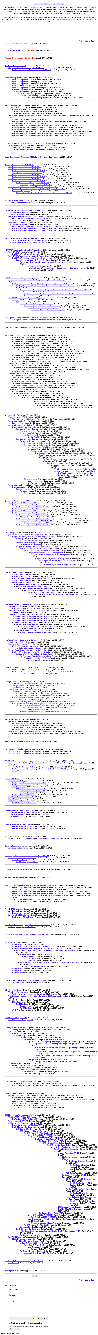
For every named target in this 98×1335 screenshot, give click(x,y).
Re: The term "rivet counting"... (32, 545)
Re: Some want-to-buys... (17, 781)
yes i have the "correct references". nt (34, 541)
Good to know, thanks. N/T (34, 658)
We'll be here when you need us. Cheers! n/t (28, 994)
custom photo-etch (11, 1271)
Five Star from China (16, 107)
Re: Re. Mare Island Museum (27, 624)
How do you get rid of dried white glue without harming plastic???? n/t (31, 885)
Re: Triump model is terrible (23, 698)
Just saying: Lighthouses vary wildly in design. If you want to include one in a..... (38, 115)
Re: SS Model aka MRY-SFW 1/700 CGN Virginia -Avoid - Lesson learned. (40, 1085)
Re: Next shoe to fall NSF (44, 403)
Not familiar (13, 123)
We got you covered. (15, 145)
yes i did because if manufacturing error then (33, 706)
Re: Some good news (39, 1062)
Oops (26, 1074)
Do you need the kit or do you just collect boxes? (26, 68)
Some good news (34, 1060)
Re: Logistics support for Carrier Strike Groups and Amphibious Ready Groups (42, 284)
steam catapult (10, 415)
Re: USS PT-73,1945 (15, 1101)
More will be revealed (16, 377)
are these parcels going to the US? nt (22, 927)
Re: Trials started (18, 391)
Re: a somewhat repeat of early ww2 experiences (42, 306)
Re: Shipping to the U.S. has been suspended (24, 1030)
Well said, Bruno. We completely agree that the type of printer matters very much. (58, 268)
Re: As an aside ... (30, 1072)
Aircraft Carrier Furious (21, 725)
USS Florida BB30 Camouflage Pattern (19, 810)
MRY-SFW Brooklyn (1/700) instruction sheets (25, 242)
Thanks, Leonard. (19, 787)
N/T (25, 710)
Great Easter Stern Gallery (34, 966)
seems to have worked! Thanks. (24, 889)
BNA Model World (23, 111)
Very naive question (15, 373)
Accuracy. (19, 539)
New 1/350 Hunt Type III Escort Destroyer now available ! (26, 935)
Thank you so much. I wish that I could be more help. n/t (56, 1056)
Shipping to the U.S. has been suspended (20, 1028)
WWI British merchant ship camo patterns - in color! (24, 761)
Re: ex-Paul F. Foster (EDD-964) (36, 1245)
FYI (67, 1173)
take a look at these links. (17, 222)
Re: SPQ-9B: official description (59, 1145)
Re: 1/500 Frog (13, 1000)
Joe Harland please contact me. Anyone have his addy (24, 1261)
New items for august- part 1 (15, 877)
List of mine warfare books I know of (22, 858)
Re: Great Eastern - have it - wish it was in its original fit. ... (30, 946)
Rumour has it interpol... (17, 644)
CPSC (10, 1032)
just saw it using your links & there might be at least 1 (28, 535)
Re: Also (34, 1249)
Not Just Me (28, 435)
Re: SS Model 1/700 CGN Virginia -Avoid (24, 1083)
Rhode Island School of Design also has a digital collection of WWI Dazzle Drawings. (39, 763)
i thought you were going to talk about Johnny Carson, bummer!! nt (33, 838)
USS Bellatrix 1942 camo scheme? (17, 668)
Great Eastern (10, 942)
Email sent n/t (13, 1263)
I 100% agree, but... (31, 266)
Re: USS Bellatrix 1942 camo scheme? (22, 670)
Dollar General (17, 576)
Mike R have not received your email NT (31, 789)
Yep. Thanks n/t (18, 688)
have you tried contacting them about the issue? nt (27, 702)
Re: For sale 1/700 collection (18, 915)
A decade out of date (35, 481)
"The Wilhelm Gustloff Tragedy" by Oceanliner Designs (25, 980)
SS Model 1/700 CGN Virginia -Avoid (19, 1081)
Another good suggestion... (18, 224)
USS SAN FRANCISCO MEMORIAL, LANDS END (28, 610)
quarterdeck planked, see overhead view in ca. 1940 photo (29, 731)
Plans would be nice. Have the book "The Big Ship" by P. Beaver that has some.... (46, 950)
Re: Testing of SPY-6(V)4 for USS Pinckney (28, 1119)
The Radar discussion (70, 1157)
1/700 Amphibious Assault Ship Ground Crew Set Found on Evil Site (30, 327)
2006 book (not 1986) (66, 1207)
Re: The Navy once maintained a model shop (25, 751)
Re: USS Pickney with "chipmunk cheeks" (24, 1237)
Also (29, 1247)
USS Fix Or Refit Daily (17, 363)
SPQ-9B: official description (53, 1143)
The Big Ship (25, 954)
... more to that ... (22, 674)
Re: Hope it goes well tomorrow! (24, 795)
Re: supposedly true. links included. (25, 427)
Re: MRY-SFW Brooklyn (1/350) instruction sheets (27, 240)
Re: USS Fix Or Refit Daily (22, 365)
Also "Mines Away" (19, 860)
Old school (12, 721)
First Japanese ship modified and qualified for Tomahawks (26, 318)
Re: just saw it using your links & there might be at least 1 (34, 537)
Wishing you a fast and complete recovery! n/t (29, 783)
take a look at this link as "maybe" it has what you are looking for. (33, 187)
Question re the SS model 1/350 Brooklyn (20, 501)
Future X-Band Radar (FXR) (42, 1137)
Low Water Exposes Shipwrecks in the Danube (22, 640)
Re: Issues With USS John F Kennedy (22, 337)
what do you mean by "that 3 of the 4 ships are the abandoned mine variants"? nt (58, 1219)
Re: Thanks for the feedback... (27, 694)
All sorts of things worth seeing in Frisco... (24, 614)
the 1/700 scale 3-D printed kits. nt (36, 590)
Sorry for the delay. (27, 793)
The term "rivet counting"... (26, 543)
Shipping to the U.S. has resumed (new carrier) (22, 870)
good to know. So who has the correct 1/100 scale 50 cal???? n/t (39, 1099)
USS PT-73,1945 (10, 1093)
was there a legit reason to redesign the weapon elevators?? (30, 359)
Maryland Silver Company (18, 212)
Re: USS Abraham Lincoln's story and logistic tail (26, 298)
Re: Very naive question (21, 375)
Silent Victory (13, 799)
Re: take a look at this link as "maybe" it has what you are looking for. (38, 189)
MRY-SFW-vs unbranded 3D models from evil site (23, 250)
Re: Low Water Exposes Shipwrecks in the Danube (27, 650)
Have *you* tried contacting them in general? (29, 704)
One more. (32, 960)
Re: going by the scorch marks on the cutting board (50, 555)
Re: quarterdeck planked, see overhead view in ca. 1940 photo (35, 733)
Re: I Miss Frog (22, 1004)
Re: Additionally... (26, 1038)
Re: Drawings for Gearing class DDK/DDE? (24, 167)
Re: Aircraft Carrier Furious (26, 727)
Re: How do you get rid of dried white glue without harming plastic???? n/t (36, 887)
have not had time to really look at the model (36, 549)
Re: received (20, 1068)
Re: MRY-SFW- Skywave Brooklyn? (25, 254)
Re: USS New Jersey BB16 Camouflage (22, 826)
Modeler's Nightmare (16, 814)
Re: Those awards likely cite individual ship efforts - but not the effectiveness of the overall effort (60, 294)
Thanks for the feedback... (22, 692)
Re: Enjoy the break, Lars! (18, 848)
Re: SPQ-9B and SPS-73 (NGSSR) (36, 1133)
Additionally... (21, 1036)
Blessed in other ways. (55, 463)
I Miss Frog (16, 1002)
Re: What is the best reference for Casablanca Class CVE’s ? (30, 218)
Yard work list (25, 1227)
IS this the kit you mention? (22, 582)
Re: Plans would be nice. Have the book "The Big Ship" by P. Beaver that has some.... (52, 962)
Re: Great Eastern (15, 944)
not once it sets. (25, 901)
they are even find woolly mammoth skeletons (25, 648)
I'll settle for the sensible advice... (32, 708)
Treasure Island (22, 630)
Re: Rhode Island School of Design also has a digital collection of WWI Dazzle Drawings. (45, 769)
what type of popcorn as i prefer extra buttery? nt (34, 367)
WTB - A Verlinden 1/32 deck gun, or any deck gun (23, 143)
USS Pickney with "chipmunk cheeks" (19, 1115)
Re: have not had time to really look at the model (42, 551)
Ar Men (15, 119)
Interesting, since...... (27, 431)
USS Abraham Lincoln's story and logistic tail (21, 278)
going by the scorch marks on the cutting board (45, 553)
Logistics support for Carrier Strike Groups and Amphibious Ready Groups (36, 280)
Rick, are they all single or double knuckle (31, 586)
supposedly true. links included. (20, 425)
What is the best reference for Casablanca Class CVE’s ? (26, 210)
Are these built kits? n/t (17, 911)
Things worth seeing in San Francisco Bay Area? (23, 604)
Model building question (14, 78)
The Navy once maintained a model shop (20, 749)
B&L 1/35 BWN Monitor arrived (17, 741)
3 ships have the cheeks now (18, 1123)
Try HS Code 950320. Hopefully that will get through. (47, 1042)
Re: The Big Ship (30, 956)
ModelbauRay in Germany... (19, 801)
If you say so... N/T (27, 433)
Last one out (13, 1064)
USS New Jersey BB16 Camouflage (18, 824)
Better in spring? (34, 660)
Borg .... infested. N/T (16, 1121)
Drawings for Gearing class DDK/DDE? (19, 165)
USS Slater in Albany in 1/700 (16, 1018)
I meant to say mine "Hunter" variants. (46, 1223)
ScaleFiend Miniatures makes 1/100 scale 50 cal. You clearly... (31, 1095)
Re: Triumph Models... (16, 686)
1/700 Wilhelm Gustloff (17, 982)
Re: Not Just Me (34, 437)
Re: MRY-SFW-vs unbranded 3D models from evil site (28, 256)
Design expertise (14, 417)
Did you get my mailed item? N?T (32, 791)
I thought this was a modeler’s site (28, 260)
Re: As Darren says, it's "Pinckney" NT (27, 1125)
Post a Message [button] (39, 4)
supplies (15, 300)
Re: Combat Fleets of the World (74, 1175)
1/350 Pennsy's (10, 533)
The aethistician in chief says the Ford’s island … (30, 419)
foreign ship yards (34, 447)
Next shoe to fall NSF (39, 401)
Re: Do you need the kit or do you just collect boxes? (31, 70)
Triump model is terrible (17, 690)
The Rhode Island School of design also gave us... (30, 767)
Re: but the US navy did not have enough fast (48, 310)
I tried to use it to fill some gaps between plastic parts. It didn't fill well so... (40, 895)
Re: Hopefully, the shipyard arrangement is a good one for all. (66, 459)
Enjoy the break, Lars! (13, 846)
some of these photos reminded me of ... (27, 173)
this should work (30, 628)
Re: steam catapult (15, 421)
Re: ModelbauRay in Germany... (24, 803)
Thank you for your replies (18, 992)
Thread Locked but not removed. (20, 203)
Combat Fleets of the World (68, 1153)
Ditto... (14, 86)
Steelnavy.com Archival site (15, 50)
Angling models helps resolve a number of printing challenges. (43, 262)
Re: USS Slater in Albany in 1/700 (20, 1020)
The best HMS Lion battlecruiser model (23, 684)
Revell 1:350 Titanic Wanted (15, 66)
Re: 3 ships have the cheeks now (24, 1127)
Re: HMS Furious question (18, 723)
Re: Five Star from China (21, 109)
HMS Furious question (13, 719)
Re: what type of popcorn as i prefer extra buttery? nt (40, 369)
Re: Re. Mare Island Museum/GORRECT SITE (38, 626)
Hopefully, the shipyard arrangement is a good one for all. (60, 455)
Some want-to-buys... (12, 779)
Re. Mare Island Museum (22, 622)
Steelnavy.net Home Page (55, 4)
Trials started (13, 389)
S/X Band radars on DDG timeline (78, 1179)
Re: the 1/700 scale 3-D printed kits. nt (42, 592)
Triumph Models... (11, 682)
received (15, 1066)
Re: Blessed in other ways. (60, 465)
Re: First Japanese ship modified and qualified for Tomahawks (31, 320)
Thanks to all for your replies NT (20, 797)
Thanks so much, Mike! (25, 149)
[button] (30, 1319)
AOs (17, 302)
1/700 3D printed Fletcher (14, 572)
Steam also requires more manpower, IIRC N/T (29, 383)
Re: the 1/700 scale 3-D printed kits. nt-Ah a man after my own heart (56, 594)
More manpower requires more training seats (33, 385)
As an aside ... (25, 1070)
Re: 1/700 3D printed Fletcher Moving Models (29, 578)
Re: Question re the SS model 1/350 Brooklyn (25, 503)
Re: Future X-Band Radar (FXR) (47, 1139)
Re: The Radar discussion (75, 1161)
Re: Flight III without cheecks (27, 1241)
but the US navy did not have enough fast (43, 308)
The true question (30, 479)
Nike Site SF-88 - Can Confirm (23, 608)
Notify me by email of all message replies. (26, 1323)
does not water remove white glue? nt (30, 899)
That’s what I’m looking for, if (23, 147)
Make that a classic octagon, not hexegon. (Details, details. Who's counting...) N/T (50, 1231)
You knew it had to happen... (15, 201)
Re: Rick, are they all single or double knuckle (37, 588)
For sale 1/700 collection (13, 909)
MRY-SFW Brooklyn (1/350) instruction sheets (22, 238)
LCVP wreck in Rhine (16, 642)
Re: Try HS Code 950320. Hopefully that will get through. (52, 1044)
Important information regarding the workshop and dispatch (27, 925)
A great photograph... (16, 816)
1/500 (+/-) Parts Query (13, 990)
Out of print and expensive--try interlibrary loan (26, 216)
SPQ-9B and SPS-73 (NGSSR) (31, 1131)
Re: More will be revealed (21, 379)
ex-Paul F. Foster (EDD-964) (30, 1243)
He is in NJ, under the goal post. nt (25, 646)
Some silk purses (26, 1006)
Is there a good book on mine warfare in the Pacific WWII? (27, 856)
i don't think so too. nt (20, 423)
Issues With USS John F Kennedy (17, 335)
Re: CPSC (16, 1034)
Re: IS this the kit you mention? (28, 584)
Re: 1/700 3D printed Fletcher (19, 574)
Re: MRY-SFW (14, 252)
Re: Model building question (18, 80)
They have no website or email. (31, 712)
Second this (16, 220)
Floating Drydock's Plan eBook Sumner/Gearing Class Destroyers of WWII (44, 193)
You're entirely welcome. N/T (38, 399)
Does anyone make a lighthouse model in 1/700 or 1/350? (25, 105)
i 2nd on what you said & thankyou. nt (57, 565)
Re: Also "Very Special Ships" (27, 862)
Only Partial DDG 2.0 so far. (26, 1129)
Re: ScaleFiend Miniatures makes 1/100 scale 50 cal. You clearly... (36, 1097)
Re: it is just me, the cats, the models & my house (57, 561)
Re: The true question (36, 483)
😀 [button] (36, 1318)
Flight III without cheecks (21, 1239)
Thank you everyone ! (16, 214)
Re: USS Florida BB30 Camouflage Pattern (24, 812)
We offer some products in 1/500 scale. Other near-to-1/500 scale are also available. (39, 996)
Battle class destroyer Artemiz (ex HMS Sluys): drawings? (26, 157)
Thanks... (15, 612)
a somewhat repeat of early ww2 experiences (36, 304)
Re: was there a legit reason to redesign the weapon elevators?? (35, 361)
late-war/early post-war (21, 191)
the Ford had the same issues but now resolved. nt (26, 387)
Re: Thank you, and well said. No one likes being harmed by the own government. (76, 474)
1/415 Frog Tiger (18, 1010)
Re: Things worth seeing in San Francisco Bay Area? (27, 616)
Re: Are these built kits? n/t (22, 913)
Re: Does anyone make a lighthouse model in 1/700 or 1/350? (30, 121)
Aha (71, 1169)
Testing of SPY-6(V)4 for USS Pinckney (22, 1117)
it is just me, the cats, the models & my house (52, 559)
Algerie (22, 517)
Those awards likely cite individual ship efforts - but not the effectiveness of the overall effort (54, 290)
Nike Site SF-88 (14, 606)
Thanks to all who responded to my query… (36, 632)
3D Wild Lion (21, 700)
